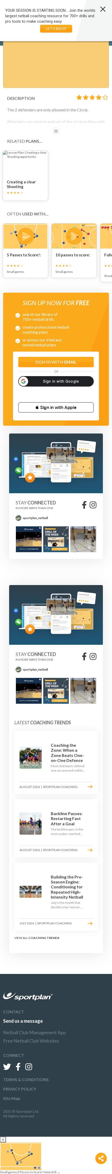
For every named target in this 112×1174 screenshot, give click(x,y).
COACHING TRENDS (43, 938)
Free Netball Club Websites (31, 1041)
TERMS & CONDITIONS (26, 1079)
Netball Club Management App (34, 1032)
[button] (56, 407)
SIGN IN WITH (56, 361)
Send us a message (23, 1021)
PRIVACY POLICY (19, 1088)
